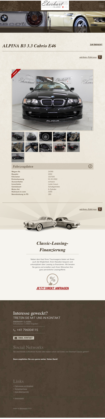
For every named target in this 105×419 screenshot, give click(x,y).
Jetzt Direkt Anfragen (52, 288)
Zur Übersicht (96, 45)
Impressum (19, 398)
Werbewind (24, 408)
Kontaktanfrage (21, 389)
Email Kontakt (25, 338)
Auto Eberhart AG (22, 392)
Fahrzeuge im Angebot (24, 386)
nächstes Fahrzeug (88, 57)
